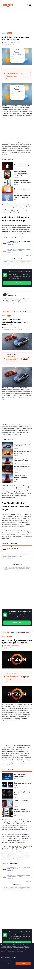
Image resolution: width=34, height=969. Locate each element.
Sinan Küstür (7, 42)
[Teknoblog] (8, 5)
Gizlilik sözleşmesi (12, 951)
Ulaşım (9, 315)
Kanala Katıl (17, 283)
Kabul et (23, 963)
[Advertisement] (17, 590)
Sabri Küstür (7, 646)
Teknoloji (9, 33)
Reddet (8, 963)
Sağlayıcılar (4, 951)
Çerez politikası (20, 951)
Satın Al (9, 244)
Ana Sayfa (3, 33)
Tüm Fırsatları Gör (16, 258)
